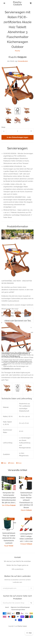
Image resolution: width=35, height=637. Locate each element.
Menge (3, 127)
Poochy (17, 51)
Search (7, 607)
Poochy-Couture (17, 3)
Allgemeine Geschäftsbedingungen (20, 607)
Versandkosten (23, 61)
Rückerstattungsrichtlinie (18, 609)
